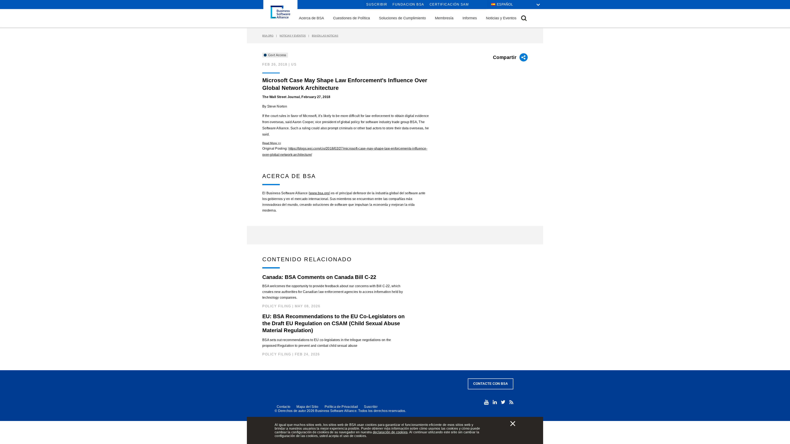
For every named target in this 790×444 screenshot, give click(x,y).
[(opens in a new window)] (486, 402)
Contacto (283, 406)
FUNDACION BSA (408, 4)
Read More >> (271, 143)
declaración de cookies (390, 432)
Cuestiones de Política (351, 18)
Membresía (444, 18)
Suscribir (376, 4)
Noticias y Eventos (501, 18)
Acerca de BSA (311, 18)
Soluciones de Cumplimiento (402, 18)
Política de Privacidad (341, 406)
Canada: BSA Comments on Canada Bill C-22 (319, 277)
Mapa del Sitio (307, 406)
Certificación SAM (449, 4)
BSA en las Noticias (325, 35)
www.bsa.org (319, 193)
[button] (524, 18)
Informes (469, 18)
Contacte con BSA (490, 383)
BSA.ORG (267, 35)
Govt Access (276, 55)
